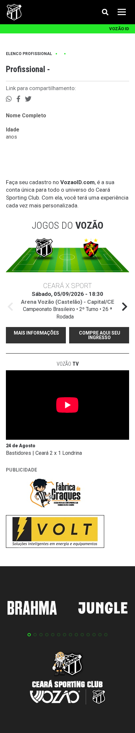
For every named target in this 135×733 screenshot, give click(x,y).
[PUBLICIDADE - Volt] (55, 532)
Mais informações (36, 333)
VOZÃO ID (119, 28)
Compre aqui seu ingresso (99, 335)
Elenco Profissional (29, 53)
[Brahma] (32, 609)
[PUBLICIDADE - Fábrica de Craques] (55, 494)
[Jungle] (102, 609)
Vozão (68, 364)
